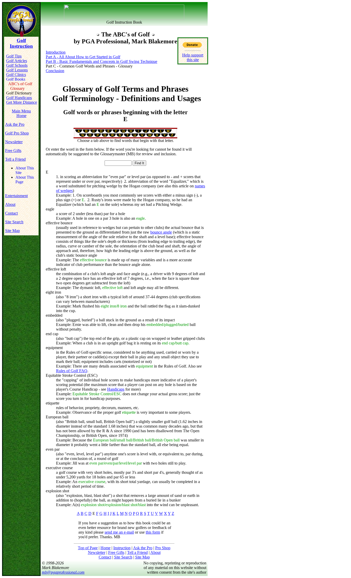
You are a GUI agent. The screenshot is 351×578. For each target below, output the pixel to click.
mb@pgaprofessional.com (63, 572)
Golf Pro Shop (17, 133)
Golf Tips (14, 56)
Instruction (122, 548)
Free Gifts (13, 150)
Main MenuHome (21, 113)
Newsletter (14, 142)
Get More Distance (21, 102)
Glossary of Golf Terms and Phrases (126, 93)
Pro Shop (162, 548)
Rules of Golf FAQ (71, 371)
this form (153, 532)
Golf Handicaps (19, 97)
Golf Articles (16, 61)
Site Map (12, 230)
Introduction (56, 52)
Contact (11, 213)
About (10, 204)
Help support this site (192, 57)
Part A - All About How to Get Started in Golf (83, 57)
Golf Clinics (16, 74)
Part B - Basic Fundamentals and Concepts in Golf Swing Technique (101, 61)
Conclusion (55, 71)
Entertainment (16, 196)
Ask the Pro (14, 124)
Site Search (14, 222)
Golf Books (15, 79)
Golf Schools (16, 65)
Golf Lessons (17, 70)
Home (105, 548)
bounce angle (161, 232)
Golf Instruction (21, 43)
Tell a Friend (15, 159)
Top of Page (88, 548)
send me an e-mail (119, 532)
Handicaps (115, 389)
